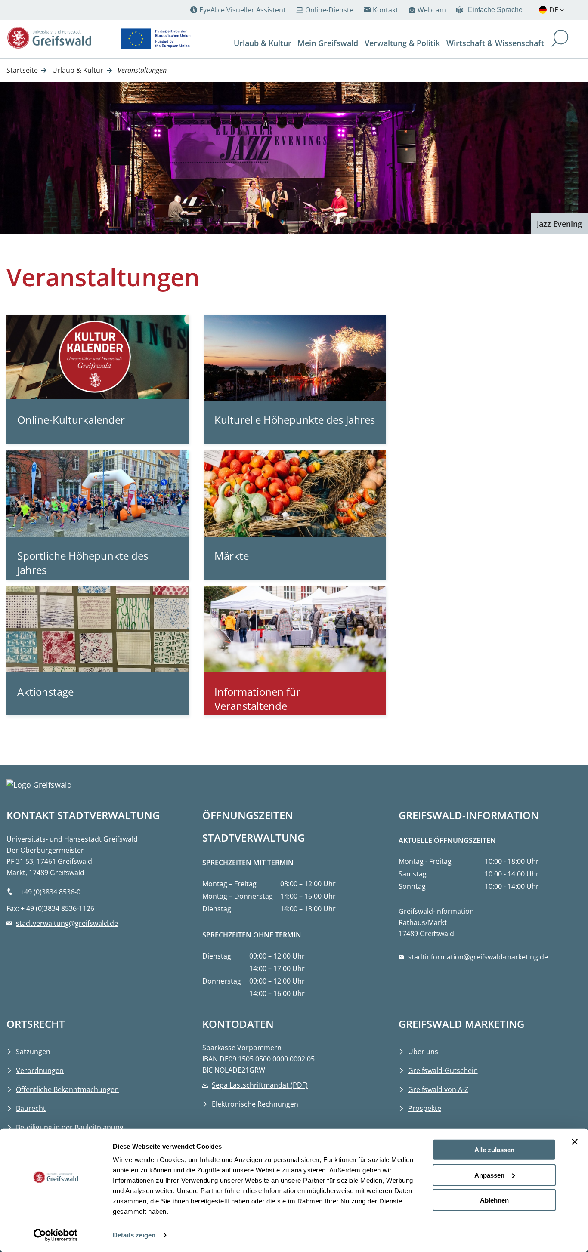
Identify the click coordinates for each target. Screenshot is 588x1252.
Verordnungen (40, 1070)
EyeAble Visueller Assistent (242, 10)
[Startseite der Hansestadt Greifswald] (49, 38)
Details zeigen (134, 1235)
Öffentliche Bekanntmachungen (67, 1089)
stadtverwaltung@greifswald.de (67, 923)
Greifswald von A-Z (438, 1089)
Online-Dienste (329, 10)
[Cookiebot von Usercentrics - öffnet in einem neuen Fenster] (55, 1235)
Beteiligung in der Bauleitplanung (70, 1127)
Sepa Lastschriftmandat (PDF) (260, 1085)
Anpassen (489, 1174)
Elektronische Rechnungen (255, 1104)
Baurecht (31, 1108)
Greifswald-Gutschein (443, 1070)
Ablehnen (494, 1200)
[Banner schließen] (575, 1142)
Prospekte (424, 1108)
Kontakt (385, 10)
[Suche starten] (560, 39)
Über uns (423, 1051)
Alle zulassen (494, 1149)
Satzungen (33, 1051)
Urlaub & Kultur (77, 70)
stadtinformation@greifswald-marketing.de (478, 957)
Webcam (432, 10)
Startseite (22, 70)
